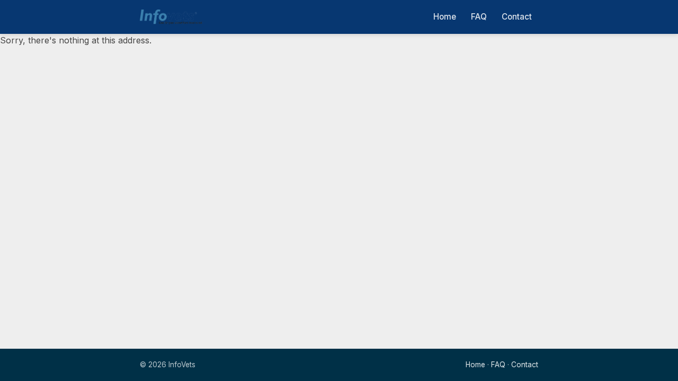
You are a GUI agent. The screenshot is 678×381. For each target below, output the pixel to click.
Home (444, 17)
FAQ (479, 17)
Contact (517, 17)
